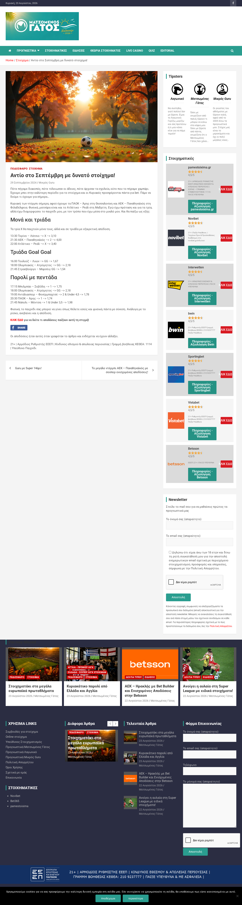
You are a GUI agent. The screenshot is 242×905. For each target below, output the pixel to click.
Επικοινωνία (14, 777)
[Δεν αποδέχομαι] (237, 896)
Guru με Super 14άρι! (28, 368)
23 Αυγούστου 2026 (20, 695)
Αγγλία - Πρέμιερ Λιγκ (80, 667)
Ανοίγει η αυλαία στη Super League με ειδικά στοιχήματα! (208, 688)
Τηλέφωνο (190, 765)
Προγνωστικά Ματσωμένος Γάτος (28, 747)
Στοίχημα (35, 168)
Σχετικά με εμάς (16, 772)
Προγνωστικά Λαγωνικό (21, 752)
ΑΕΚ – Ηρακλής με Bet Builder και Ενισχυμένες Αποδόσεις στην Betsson (149, 691)
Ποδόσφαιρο (19, 168)
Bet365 (14, 801)
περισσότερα (135, 898)
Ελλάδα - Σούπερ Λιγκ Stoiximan (87, 672)
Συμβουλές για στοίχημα (22, 731)
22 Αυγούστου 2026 (136, 700)
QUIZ (152, 50)
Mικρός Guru (46, 182)
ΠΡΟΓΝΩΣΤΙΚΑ (26, 50)
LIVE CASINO (134, 50)
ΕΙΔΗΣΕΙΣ (79, 50)
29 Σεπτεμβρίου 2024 (23, 182)
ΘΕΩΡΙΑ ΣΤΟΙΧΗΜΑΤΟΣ (105, 50)
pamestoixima (19, 806)
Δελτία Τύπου (134, 677)
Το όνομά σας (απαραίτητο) (183, 519)
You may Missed (22, 642)
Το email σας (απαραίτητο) (183, 536)
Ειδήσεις (150, 677)
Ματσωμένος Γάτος (46, 695)
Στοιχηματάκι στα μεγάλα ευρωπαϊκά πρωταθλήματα (31, 688)
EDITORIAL (167, 50)
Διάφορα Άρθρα (81, 723)
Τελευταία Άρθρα (141, 723)
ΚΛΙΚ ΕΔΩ (16, 320)
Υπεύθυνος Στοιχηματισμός (24, 742)
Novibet (15, 796)
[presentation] (110, 723)
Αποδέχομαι (108, 898)
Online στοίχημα (16, 736)
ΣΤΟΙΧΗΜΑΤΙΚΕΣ (56, 50)
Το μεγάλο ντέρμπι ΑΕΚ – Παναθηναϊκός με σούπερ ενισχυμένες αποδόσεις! (120, 370)
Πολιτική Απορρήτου (221, 626)
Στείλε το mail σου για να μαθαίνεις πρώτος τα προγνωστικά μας (196, 508)
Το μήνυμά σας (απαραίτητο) (201, 781)
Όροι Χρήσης (14, 767)
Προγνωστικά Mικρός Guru (23, 757)
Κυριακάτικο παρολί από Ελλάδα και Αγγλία (87, 688)
